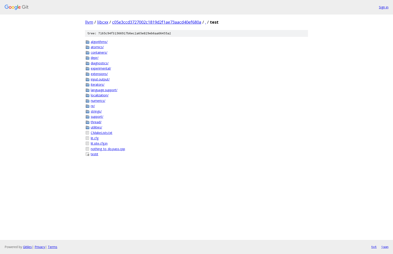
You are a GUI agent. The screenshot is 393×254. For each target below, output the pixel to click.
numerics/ (98, 100)
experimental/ (101, 68)
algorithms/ (99, 42)
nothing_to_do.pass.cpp (108, 149)
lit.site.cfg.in (99, 143)
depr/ (94, 57)
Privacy (40, 247)
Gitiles (27, 247)
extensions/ (99, 74)
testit (94, 154)
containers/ (99, 52)
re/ (93, 106)
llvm (89, 22)
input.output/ (100, 79)
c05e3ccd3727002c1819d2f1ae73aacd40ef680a (156, 22)
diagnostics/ (99, 63)
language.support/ (104, 90)
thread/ (96, 122)
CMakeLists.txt (101, 133)
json (384, 247)
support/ (97, 116)
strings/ (96, 111)
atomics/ (97, 47)
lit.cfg (94, 138)
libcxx (102, 22)
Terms (52, 247)
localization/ (99, 95)
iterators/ (97, 84)
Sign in (383, 7)
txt (374, 247)
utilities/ (96, 127)
